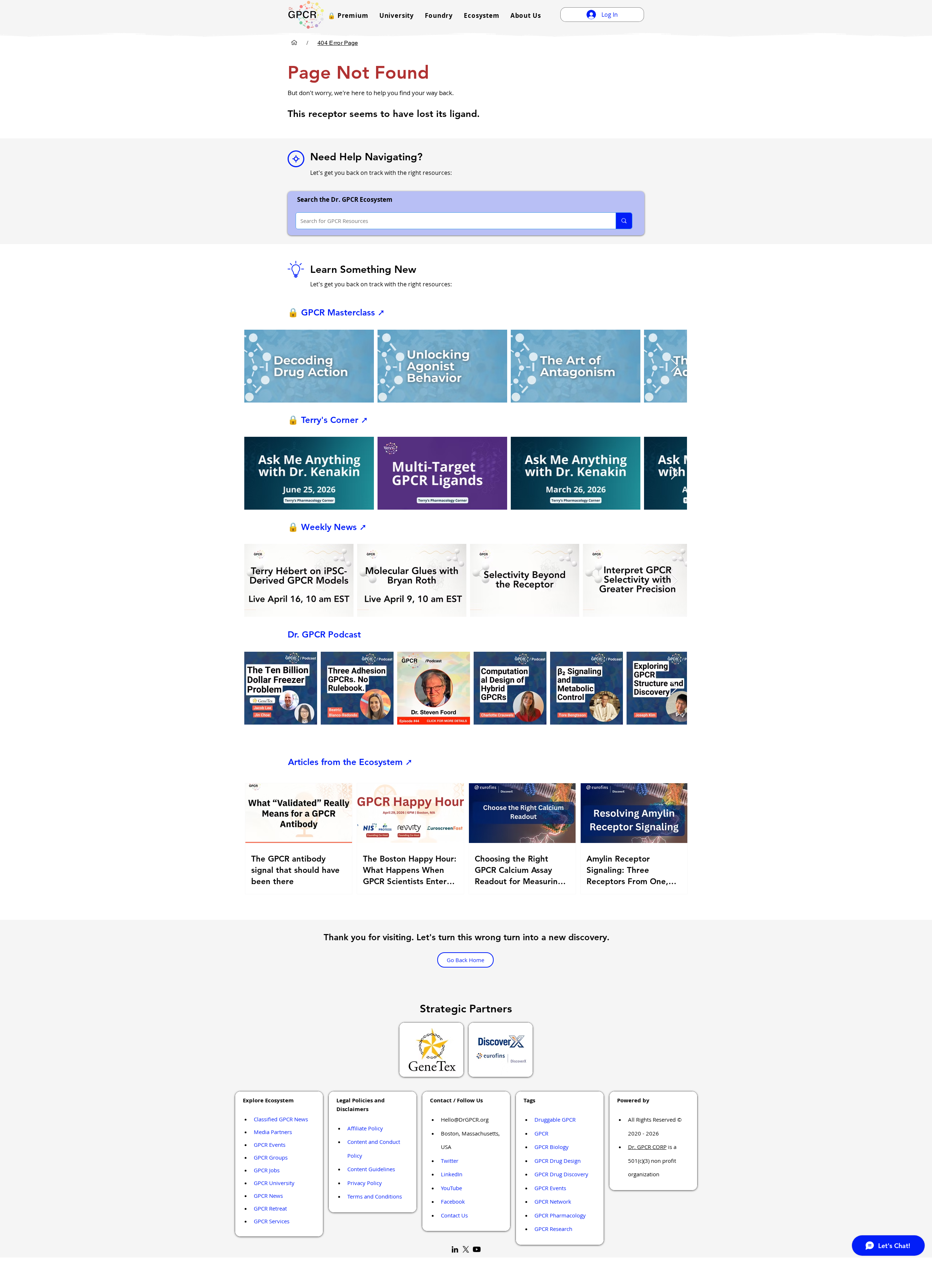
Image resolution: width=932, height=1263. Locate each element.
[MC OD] (294, 42)
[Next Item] (674, 366)
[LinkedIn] (454, 1249)
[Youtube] (476, 1249)
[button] (348, 15)
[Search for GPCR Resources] (624, 221)
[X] (465, 1249)
